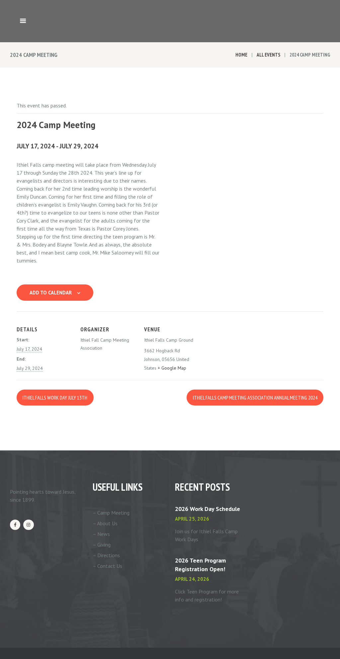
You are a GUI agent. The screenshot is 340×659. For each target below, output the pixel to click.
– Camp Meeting (111, 512)
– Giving (102, 544)
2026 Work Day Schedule (207, 509)
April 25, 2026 (192, 519)
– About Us (105, 523)
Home (241, 55)
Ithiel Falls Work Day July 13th (55, 397)
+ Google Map (172, 368)
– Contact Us (107, 566)
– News (101, 534)
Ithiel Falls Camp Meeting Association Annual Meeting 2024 (255, 397)
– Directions (106, 555)
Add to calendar (51, 292)
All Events (268, 55)
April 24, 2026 (192, 579)
